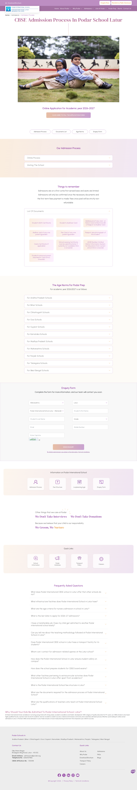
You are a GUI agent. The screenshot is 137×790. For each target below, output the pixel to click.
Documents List (61, 132)
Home (57, 8)
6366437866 (28, 758)
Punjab (87, 739)
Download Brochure (14, 3)
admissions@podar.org (32, 756)
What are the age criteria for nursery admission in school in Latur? (60, 608)
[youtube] (77, 775)
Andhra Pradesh (18, 739)
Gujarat (48, 739)
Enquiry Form (97, 132)
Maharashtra (79, 739)
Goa (42, 739)
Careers (82, 764)
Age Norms (80, 132)
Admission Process (40, 132)
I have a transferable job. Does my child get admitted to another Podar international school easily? (62, 624)
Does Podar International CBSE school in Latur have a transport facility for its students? (65, 643)
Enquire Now (105, 3)
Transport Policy (85, 761)
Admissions (88, 8)
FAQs (99, 754)
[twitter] (64, 775)
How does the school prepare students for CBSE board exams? (59, 668)
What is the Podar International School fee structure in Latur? (58, 685)
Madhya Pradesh (67, 739)
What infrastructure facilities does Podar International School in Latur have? (64, 601)
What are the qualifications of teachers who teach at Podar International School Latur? (66, 703)
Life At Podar (100, 8)
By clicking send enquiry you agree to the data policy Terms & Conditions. (68, 452)
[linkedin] (68, 775)
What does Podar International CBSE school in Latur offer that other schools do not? (66, 593)
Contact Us (127, 8)
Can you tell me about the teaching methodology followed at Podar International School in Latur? (67, 633)
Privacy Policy (68, 781)
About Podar (64, 8)
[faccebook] (59, 775)
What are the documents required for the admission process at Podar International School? (67, 693)
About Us (83, 751)
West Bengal (104, 739)
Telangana (95, 739)
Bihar (27, 739)
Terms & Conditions (82, 781)
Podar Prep (112, 8)
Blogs (99, 758)
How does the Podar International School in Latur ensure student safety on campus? (64, 660)
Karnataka (56, 739)
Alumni (119, 8)
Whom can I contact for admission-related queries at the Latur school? (62, 651)
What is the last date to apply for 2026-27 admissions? (55, 616)
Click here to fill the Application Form (68, 115)
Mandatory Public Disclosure (121, 3)
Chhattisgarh (34, 739)
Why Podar (76, 8)
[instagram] (73, 775)
